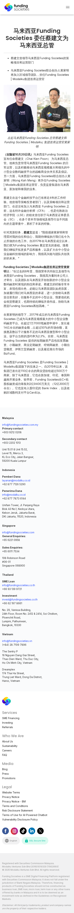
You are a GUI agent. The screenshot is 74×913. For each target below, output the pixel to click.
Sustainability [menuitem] (9, 745)
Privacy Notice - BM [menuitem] (14, 801)
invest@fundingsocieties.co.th (20, 599)
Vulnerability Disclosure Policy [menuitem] (20, 819)
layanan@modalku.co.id (16, 480)
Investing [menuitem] (7, 722)
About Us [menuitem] (7, 741)
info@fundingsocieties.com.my (20, 424)
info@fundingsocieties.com (18, 532)
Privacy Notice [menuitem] (10, 796)
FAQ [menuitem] (4, 754)
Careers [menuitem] (7, 750)
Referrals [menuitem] (7, 727)
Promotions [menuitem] (8, 778)
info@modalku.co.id (14, 494)
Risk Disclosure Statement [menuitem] (17, 810)
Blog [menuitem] (5, 769)
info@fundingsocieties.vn (17, 640)
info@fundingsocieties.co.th (18, 585)
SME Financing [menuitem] (10, 718)
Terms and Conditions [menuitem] (15, 805)
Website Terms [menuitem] (11, 792)
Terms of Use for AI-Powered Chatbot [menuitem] (24, 815)
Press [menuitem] (5, 773)
